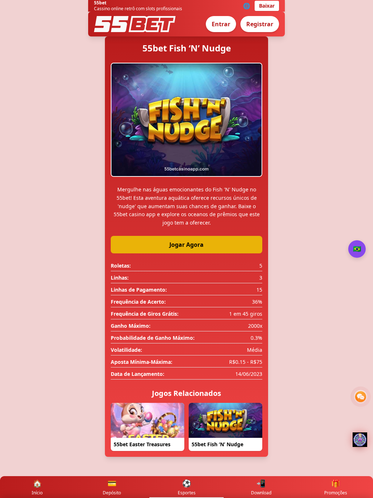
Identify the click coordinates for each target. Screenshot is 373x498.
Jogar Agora (186, 245)
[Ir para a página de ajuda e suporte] (360, 396)
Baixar (267, 5)
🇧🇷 (357, 249)
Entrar (221, 24)
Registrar (259, 24)
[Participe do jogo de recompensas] (360, 439)
